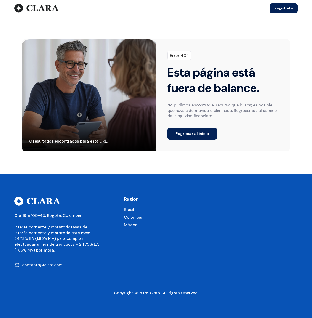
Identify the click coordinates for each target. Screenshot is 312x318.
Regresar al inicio (192, 133)
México (130, 225)
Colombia (133, 217)
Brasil (129, 209)
